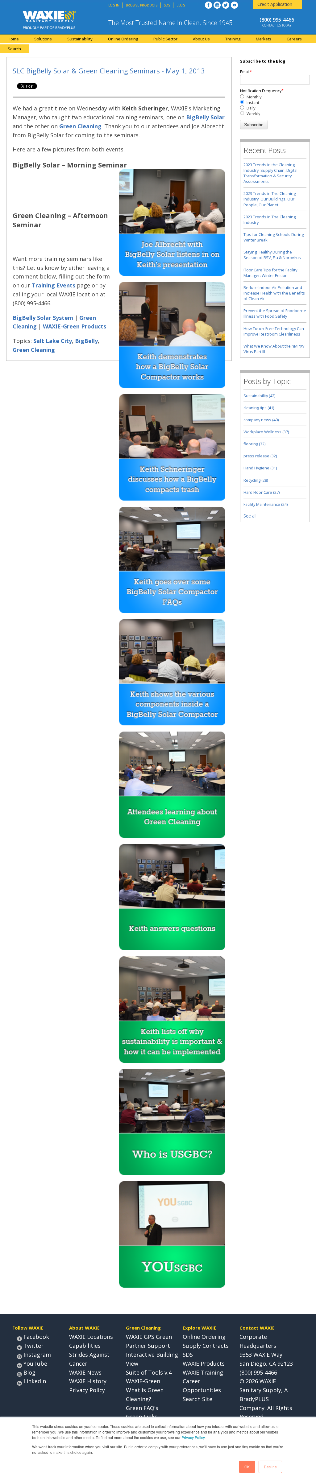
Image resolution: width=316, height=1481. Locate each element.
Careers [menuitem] (294, 39)
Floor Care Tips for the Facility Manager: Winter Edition (270, 272)
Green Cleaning (80, 126)
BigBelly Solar (205, 117)
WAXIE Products (204, 1363)
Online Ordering (204, 1336)
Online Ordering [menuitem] (123, 39)
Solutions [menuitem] (43, 39)
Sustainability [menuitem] (80, 39)
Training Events (53, 285)
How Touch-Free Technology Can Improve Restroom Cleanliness (273, 331)
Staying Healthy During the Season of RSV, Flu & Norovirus (272, 254)
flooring (254, 444)
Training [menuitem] (232, 39)
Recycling (255, 480)
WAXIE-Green (143, 1381)
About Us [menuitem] (201, 39)
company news (261, 420)
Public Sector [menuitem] (165, 39)
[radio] (275, 97)
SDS (188, 1354)
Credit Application (274, 4)
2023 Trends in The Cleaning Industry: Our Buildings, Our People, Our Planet (269, 199)
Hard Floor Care (261, 492)
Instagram (37, 1354)
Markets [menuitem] (263, 39)
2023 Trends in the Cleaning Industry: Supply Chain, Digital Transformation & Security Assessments (270, 173)
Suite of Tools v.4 (149, 1372)
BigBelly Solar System (43, 317)
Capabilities (85, 1345)
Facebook (36, 1336)
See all (249, 516)
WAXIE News (85, 1372)
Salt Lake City (52, 340)
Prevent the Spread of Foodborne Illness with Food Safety (274, 313)
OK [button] (247, 1466)
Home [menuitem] (13, 39)
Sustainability (259, 395)
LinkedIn (34, 1381)
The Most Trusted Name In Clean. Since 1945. (171, 23)
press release (260, 456)
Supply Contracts (206, 1345)
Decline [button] (270, 1466)
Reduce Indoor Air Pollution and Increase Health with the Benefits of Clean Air (274, 293)
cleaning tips (258, 407)
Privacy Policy (193, 1437)
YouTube (35, 1363)
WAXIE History (87, 1381)
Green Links (141, 1416)
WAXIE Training (203, 1372)
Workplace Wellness (266, 432)
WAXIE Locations (91, 1336)
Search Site (197, 1399)
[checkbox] (275, 105)
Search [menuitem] (14, 49)
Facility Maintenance (265, 504)
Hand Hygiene (260, 468)
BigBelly (86, 340)
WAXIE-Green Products (74, 326)
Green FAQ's (142, 1408)
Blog (29, 1372)
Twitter (33, 1345)
